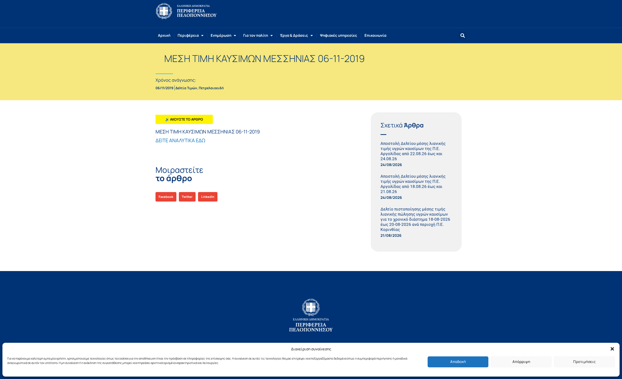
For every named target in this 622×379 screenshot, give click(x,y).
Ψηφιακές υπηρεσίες (338, 35)
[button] (612, 348)
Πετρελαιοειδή (211, 88)
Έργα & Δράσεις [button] (294, 35)
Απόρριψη (521, 361)
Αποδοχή (458, 361)
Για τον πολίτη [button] (255, 35)
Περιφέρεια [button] (188, 35)
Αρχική (164, 35)
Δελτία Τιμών (186, 88)
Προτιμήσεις (584, 361)
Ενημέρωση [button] (221, 35)
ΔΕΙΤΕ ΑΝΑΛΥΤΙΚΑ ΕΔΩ (180, 140)
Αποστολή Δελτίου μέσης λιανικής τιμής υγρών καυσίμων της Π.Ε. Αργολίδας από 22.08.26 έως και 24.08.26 (413, 151)
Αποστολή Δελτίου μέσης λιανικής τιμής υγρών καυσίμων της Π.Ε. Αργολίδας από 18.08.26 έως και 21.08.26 (413, 184)
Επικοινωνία (375, 35)
